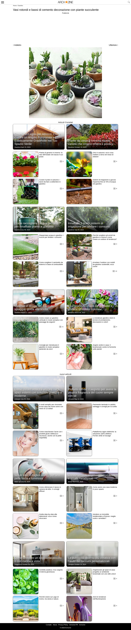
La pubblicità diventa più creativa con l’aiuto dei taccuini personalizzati (92, 559)
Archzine (82, 625)
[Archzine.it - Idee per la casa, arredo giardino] (65, 2)
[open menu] (2, 2)
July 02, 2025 (25, 482)
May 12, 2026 (79, 399)
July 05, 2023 (79, 230)
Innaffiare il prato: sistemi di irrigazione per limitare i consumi (89, 225)
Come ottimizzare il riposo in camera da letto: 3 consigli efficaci (50, 489)
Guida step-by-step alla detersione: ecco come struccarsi (48, 516)
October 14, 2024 (80, 564)
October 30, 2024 (28, 564)
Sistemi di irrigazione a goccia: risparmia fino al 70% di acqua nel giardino (104, 182)
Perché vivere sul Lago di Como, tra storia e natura (49, 598)
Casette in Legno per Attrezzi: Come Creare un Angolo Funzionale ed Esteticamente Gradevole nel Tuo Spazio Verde (37, 139)
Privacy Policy (63, 625)
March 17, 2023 (26, 312)
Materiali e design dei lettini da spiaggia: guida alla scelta (34, 307)
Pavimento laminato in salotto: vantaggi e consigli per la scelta (105, 405)
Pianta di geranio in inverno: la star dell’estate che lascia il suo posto (51, 155)
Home (15, 5)
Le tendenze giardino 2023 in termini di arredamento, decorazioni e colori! (104, 320)
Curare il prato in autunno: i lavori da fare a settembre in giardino (50, 182)
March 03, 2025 (78, 482)
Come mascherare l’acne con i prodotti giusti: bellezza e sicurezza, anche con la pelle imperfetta (51, 435)
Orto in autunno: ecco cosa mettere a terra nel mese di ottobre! (103, 155)
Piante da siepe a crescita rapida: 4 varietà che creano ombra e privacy (90, 142)
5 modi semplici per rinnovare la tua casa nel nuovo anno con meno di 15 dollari (51, 407)
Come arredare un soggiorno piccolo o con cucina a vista (38, 559)
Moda (70, 482)
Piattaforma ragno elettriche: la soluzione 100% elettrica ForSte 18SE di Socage (104, 434)
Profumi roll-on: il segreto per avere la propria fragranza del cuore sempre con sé (92, 392)
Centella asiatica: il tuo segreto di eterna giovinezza (51, 571)
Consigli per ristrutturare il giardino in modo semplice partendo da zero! (49, 347)
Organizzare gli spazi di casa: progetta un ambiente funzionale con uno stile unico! (104, 572)
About (55, 625)
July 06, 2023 (25, 230)
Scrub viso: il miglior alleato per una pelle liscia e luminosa (37, 477)
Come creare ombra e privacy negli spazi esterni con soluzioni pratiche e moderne (38, 392)
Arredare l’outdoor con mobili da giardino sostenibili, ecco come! (104, 264)
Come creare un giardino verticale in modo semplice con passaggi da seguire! (51, 320)
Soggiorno (18, 564)
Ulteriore (113, 45)
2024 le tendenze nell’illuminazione (99, 598)
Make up (17, 482)
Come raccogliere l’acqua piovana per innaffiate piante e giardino (36, 225)
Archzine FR (73, 625)
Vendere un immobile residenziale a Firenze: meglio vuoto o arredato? (104, 516)
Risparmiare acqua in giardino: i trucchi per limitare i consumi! (51, 236)
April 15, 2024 (25, 147)
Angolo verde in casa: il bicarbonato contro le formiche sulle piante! (104, 347)
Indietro (17, 45)
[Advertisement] (65, 27)
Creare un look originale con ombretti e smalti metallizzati (92, 477)
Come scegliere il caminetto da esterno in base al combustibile (51, 263)
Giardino (20, 5)
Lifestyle (17, 399)
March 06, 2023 (80, 312)
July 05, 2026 (25, 399)
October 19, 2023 (80, 147)
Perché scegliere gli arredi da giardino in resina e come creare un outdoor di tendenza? (105, 237)
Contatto (49, 625)
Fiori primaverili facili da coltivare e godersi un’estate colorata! (90, 307)
